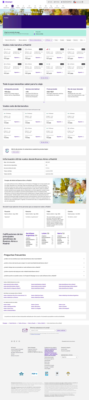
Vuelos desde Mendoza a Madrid (38, 284)
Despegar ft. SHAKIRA (49, 367)
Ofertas (23, 7)
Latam (44, 233)
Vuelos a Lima (62, 304)
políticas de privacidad (35, 334)
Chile (33, 382)
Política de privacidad (48, 357)
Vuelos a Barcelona (35, 306)
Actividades (29, 7)
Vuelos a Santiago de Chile (10, 306)
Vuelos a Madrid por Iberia (37, 295)
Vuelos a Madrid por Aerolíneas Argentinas (68, 295)
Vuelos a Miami (7, 304)
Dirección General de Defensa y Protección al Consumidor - (28, 391)
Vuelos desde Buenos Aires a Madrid (67, 284)
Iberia (59, 233)
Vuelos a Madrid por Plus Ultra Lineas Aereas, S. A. (15, 295)
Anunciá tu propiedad (65, 350)
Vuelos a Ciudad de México (10, 310)
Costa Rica (40, 382)
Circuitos (51, 7)
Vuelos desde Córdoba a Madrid (11, 284)
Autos (35, 7)
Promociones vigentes (49, 358)
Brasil (30, 382)
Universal (46, 7)
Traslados (63, 7)
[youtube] (19, 341)
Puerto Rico (13, 385)
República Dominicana (20, 385)
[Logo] (7, 2)
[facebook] (11, 341)
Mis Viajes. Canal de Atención (17, 352)
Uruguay (32, 385)
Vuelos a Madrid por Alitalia (37, 297)
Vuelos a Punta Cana (8, 308)
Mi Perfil (12, 354)
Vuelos (12, 7)
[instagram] (14, 341)
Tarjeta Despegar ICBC (16, 350)
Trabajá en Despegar (32, 350)
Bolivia (28, 382)
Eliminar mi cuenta (15, 355)
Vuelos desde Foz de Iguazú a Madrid (12, 288)
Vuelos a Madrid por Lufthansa (11, 297)
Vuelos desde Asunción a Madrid (38, 286)
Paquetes (18, 7)
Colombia (36, 382)
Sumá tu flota (64, 349)
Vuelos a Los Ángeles (36, 308)
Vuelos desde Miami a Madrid (37, 288)
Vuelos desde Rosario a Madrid (66, 288)
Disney (40, 7)
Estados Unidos (27, 385)
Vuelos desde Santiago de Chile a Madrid (68, 286)
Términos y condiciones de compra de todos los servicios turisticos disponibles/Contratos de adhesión (50, 352)
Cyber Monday (47, 360)
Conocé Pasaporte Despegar (17, 349)
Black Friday (47, 362)
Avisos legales (47, 368)
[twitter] (16, 341)
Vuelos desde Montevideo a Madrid (11, 286)
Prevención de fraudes (49, 365)
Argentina (24, 382)
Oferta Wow (47, 363)
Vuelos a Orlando (63, 306)
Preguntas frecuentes (32, 349)
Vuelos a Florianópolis (64, 308)
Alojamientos (6, 7)
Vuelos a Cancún (35, 304)
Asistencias (57, 7)
